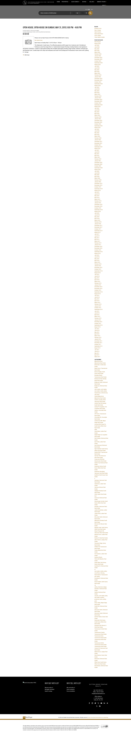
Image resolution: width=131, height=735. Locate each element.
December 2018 (98, 204)
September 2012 (98, 325)
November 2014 (98, 288)
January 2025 (97, 76)
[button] (89, 703)
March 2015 (97, 281)
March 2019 (97, 199)
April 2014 (96, 300)
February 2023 (97, 117)
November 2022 (98, 122)
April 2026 (96, 50)
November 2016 (98, 248)
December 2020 (98, 162)
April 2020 (96, 176)
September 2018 (98, 209)
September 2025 (98, 62)
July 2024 (96, 87)
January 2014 (97, 306)
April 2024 (96, 92)
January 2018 (97, 223)
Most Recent (97, 41)
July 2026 (96, 45)
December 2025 (98, 57)
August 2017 (97, 232)
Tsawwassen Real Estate (100, 646)
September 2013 (98, 309)
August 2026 (97, 43)
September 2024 (98, 83)
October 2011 (97, 344)
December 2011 (98, 341)
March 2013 (97, 316)
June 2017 (97, 236)
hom (95, 496)
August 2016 (97, 253)
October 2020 (97, 166)
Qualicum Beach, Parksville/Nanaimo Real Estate (100, 559)
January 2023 (97, 118)
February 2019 (97, 201)
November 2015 (98, 267)
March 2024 (97, 94)
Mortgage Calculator (49, 689)
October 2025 (97, 61)
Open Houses (97, 32)
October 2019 (97, 187)
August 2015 (97, 272)
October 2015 (97, 269)
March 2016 (97, 262)
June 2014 (97, 297)
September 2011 (98, 346)
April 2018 (96, 218)
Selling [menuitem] (91, 1)
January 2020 (97, 181)
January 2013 (97, 320)
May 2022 (96, 132)
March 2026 (97, 52)
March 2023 (97, 115)
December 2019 (98, 183)
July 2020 (96, 171)
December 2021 (98, 141)
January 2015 (97, 285)
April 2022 (96, 134)
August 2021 (97, 148)
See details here (38, 40)
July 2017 (96, 234)
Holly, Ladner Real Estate (100, 494)
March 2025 (97, 73)
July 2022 (96, 129)
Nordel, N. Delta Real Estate (101, 538)
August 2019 (97, 190)
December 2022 (98, 120)
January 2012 (97, 339)
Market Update (101, 1)
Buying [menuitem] (84, 1)
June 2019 (97, 194)
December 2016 (98, 246)
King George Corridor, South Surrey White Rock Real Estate (38, 31)
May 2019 (96, 195)
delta (95, 429)
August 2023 (97, 106)
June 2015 (97, 276)
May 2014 (96, 299)
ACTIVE (86, 9)
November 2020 (98, 164)
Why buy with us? (49, 687)
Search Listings (48, 691)
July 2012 (96, 328)
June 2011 (97, 351)
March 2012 (97, 335)
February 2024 (97, 96)
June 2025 (97, 68)
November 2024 (98, 80)
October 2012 (97, 323)
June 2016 (97, 257)
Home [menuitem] (58, 1)
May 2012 (96, 332)
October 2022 (97, 124)
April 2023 (96, 113)
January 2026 (97, 55)
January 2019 (97, 202)
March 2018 (97, 220)
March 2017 (97, 241)
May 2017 (96, 237)
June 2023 (97, 110)
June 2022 (97, 131)
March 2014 (97, 302)
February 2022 (97, 138)
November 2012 (98, 321)
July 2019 (96, 192)
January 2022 (97, 139)
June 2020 (97, 173)
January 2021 (97, 160)
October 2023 (97, 103)
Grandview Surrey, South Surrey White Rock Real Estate (100, 468)
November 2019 (98, 185)
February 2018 (97, 222)
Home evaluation (71, 689)
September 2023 (98, 104)
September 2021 (98, 146)
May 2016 (96, 258)
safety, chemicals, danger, (100, 587)
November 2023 (98, 101)
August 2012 (97, 327)
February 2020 (97, 180)
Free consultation (71, 691)
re (94, 569)
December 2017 (98, 225)
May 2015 (96, 278)
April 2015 (96, 279)
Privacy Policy (90, 717)
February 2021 (97, 159)
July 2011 (96, 349)
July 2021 (96, 150)
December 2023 (98, 99)
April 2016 (96, 260)
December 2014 (98, 286)
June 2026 (97, 47)
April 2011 (96, 355)
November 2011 (98, 342)
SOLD (92, 9)
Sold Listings (97, 35)
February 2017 (97, 243)
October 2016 (97, 250)
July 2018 (96, 213)
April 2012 (96, 334)
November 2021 (98, 143)
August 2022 (97, 127)
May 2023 (96, 111)
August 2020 (97, 169)
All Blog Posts (97, 28)
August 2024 (97, 85)
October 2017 (97, 229)
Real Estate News (98, 33)
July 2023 (96, 108)
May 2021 (96, 153)
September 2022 (98, 125)
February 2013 (97, 318)
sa (95, 585)
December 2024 (98, 78)
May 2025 (96, 69)
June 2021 (97, 152)
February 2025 (97, 75)
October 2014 (97, 290)
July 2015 (96, 274)
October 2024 (97, 82)
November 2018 (98, 206)
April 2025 (96, 71)
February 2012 (97, 337)
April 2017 (96, 239)
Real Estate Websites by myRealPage (101, 717)
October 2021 (97, 145)
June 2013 (97, 313)
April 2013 (96, 314)
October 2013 (97, 307)
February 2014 (97, 304)
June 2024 (97, 89)
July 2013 (96, 311)
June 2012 (97, 330)
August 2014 (97, 293)
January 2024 (97, 97)
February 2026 (97, 54)
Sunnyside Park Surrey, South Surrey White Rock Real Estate (100, 622)
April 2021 (96, 155)
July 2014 (96, 295)
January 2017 (97, 244)
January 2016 (97, 265)
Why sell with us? (71, 687)
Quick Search (75, 1)
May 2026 (96, 48)
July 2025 (96, 66)
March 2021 (97, 157)
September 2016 (98, 251)
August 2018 (97, 211)
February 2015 (97, 283)
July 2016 (96, 255)
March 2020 (97, 178)
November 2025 (98, 59)
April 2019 (96, 197)
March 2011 (97, 356)
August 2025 (97, 64)
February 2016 (97, 264)
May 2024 (96, 90)
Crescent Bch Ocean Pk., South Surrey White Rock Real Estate (100, 426)
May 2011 (96, 353)
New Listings (97, 30)
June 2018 (97, 215)
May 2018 (96, 216)
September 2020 (98, 167)
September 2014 (98, 292)
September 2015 (98, 271)
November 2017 (98, 227)
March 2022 (97, 136)
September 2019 (98, 188)
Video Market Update (99, 37)
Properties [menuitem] (65, 1)
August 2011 (97, 348)
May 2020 (96, 174)
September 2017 (98, 230)
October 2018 (97, 208)
